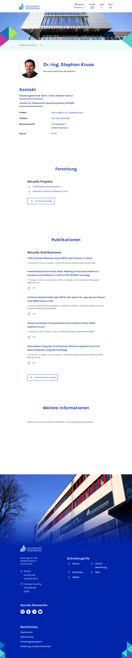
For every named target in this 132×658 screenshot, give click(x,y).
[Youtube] (40, 611)
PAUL (97, 572)
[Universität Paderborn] (31, 548)
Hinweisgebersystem (31, 641)
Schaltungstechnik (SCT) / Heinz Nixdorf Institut (46, 95)
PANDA (75, 577)
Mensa (75, 563)
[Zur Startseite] (29, 6)
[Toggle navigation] (41, 45)
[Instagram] (22, 611)
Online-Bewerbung (101, 565)
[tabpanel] (66, 115)
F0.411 (54, 133)
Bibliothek (77, 572)
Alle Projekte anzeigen (43, 201)
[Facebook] (28, 611)
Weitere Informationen (27, 45)
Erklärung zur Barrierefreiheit (35, 646)
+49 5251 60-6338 (60, 118)
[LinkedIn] (34, 611)
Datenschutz (27, 637)
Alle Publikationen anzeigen (45, 377)
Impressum (26, 632)
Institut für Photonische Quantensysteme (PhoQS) (46, 103)
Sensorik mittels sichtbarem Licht (50, 191)
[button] (80, 6)
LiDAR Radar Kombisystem (46, 186)
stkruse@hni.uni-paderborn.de (67, 112)
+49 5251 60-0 (31, 578)
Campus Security (32, 584)
